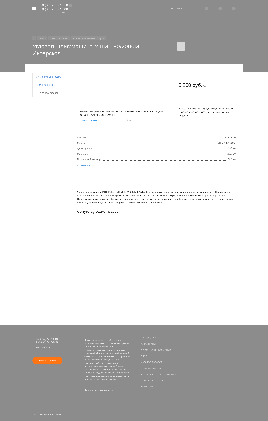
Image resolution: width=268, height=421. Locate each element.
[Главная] (34, 38)
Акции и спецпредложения (158, 374)
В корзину (116, 283)
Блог (144, 356)
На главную (148, 337)
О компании (149, 344)
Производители (151, 368)
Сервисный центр (152, 380)
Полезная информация (156, 350)
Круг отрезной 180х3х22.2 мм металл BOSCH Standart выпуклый (111, 263)
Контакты (147, 386)
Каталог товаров (152, 362)
